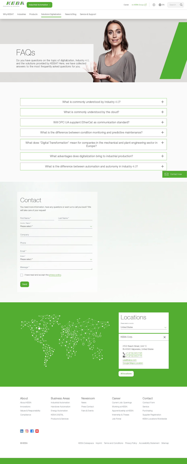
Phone (23, 243)
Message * (24, 267)
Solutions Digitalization (51, 14)
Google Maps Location (133, 363)
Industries (21, 14)
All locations (126, 374)
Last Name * (63, 218)
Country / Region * (25, 223)
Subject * (22, 256)
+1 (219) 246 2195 (134, 353)
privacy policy (55, 275)
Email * (23, 251)
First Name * (25, 218)
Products (33, 14)
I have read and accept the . (43, 275)
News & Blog (70, 14)
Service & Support (88, 14)
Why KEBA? (8, 14)
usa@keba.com (129, 360)
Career (126, 5)
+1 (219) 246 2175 (134, 356)
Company (24, 235)
